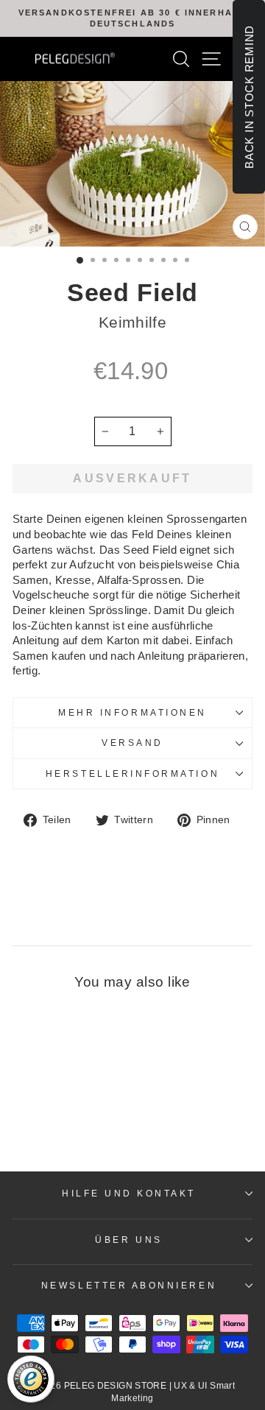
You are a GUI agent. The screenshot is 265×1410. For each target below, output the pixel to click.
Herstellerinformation (132, 773)
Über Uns (128, 1239)
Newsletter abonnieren (128, 1285)
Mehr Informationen (132, 712)
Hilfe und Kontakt (129, 1193)
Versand (132, 742)
